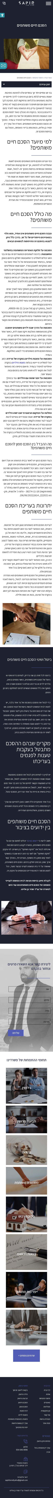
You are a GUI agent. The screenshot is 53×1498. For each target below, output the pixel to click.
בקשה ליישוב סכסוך (20, 1390)
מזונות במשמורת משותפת (18, 1419)
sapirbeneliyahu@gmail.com (16, 1480)
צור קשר (47, 1415)
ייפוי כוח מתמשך (26, 1291)
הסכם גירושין (23, 1402)
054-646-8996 (22, 1449)
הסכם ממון (24, 1406)
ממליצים (47, 1406)
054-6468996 (4, 3)
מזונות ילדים (23, 1415)
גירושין (26, 1087)
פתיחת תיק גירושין (43, 1441)
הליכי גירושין (23, 1394)
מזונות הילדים (18, 362)
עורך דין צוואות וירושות (20, 1423)
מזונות (26, 1152)
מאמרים (47, 1402)
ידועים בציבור (32, 840)
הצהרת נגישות (45, 1419)
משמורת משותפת (26, 1182)
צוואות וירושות (26, 1254)
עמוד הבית (48, 78)
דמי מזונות (24, 1410)
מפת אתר (46, 1423)
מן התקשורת (45, 1410)
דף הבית (47, 1390)
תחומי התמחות (37, 78)
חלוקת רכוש (26, 1216)
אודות (48, 1394)
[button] (26, 1356)
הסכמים (26, 1329)
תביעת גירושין (26, 1121)
